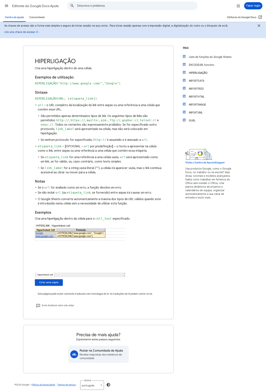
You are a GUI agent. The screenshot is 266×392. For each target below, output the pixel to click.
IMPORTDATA (196, 80)
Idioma (87, 380)
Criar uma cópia (48, 282)
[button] (6, 5)
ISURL (192, 120)
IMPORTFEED (196, 88)
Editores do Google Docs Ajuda (35, 6)
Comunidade (37, 17)
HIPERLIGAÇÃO (198, 72)
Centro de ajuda (14, 17)
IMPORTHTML (196, 96)
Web (186, 48)
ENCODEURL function (201, 65)
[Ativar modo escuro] (108, 384)
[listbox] (92, 385)
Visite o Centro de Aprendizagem (205, 162)
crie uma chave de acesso (19, 32)
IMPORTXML (196, 112)
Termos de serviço (66, 384)
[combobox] (137, 6)
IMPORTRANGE (197, 104)
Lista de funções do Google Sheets (210, 57)
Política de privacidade (43, 384)
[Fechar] (259, 26)
